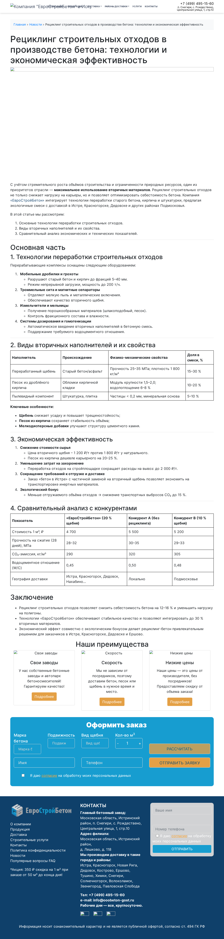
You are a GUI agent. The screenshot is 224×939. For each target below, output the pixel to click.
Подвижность (61, 735)
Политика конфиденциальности (38, 850)
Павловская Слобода (121, 886)
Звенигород (90, 886)
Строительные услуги (29, 840)
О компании (55, 6)
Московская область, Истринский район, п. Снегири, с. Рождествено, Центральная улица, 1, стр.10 (111, 823)
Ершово (122, 870)
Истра (85, 865)
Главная (20, 24)
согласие (49, 775)
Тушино (86, 875)
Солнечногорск (93, 881)
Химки (101, 875)
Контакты (151, 6)
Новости (35, 24)
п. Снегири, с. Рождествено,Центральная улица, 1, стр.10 (195, 8)
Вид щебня (92, 735)
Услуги (137, 6)
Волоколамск (120, 881)
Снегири (115, 875)
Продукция (75, 6)
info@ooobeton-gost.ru (113, 900)
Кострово (105, 870)
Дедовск (87, 870)
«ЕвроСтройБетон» (27, 200)
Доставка (93, 6)
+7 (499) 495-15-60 (197, 3)
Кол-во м (125, 734)
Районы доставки (116, 6)
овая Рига (128, 865)
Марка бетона (21, 738)
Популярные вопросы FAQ (32, 861)
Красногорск (104, 865)
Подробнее (44, 696)
